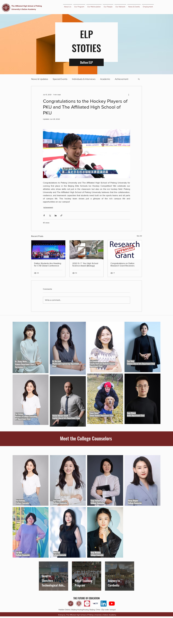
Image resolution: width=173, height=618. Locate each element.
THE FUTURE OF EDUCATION (86, 598)
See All (139, 236)
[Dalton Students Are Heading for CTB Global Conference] (48, 249)
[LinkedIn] (104, 603)
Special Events (60, 79)
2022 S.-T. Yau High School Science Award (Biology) (85, 264)
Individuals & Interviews (83, 79)
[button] (139, 79)
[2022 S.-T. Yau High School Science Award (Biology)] (87, 249)
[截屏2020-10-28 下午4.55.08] (87, 603)
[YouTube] (112, 603)
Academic (105, 79)
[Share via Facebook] (44, 215)
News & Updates (39, 79)
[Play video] (86, 153)
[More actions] (128, 94)
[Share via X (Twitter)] (50, 215)
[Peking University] (79, 603)
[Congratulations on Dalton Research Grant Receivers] (125, 249)
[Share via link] (61, 215)
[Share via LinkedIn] (55, 215)
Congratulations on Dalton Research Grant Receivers (122, 264)
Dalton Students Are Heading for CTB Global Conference (47, 264)
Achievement (121, 79)
